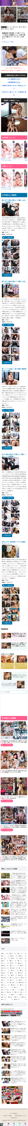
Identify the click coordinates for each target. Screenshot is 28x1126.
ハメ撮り (10, 27)
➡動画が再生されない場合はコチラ (14, 87)
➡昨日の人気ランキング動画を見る (14, 93)
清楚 (25, 27)
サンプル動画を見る (8, 237)
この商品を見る (7, 275)
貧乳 (13, 29)
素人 (3, 29)
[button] (25, 692)
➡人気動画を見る (14, 79)
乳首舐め (16, 27)
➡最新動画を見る (14, 82)
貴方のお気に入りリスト (20, 1115)
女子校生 (4, 27)
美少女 (8, 29)
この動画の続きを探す (12, 75)
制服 (21, 27)
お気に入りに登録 (8, 41)
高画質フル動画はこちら (11, 100)
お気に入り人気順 (7, 1115)
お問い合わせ (14, 1117)
